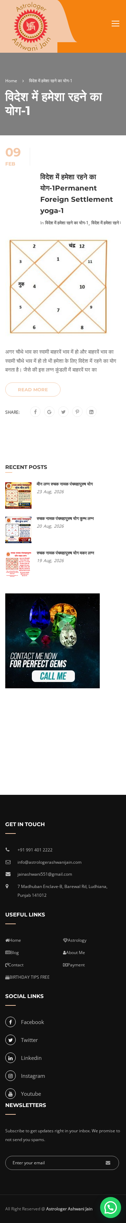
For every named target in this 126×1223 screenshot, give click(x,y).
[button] (110, 1207)
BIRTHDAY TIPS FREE (29, 977)
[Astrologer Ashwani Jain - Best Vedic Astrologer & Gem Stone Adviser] (31, 26)
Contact (15, 965)
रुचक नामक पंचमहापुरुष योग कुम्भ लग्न (65, 518)
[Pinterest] (77, 412)
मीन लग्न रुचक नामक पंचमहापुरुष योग (65, 484)
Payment (76, 965)
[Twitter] (63, 412)
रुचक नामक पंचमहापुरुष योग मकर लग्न (65, 552)
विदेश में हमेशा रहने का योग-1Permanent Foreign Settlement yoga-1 (76, 194)
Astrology (77, 940)
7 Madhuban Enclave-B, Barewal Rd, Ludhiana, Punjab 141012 (62, 891)
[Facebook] (35, 412)
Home (15, 940)
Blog (14, 952)
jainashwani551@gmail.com (45, 874)
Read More (33, 389)
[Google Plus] (49, 412)
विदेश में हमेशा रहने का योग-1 (67, 223)
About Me (75, 952)
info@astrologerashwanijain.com (50, 862)
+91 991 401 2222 (35, 850)
